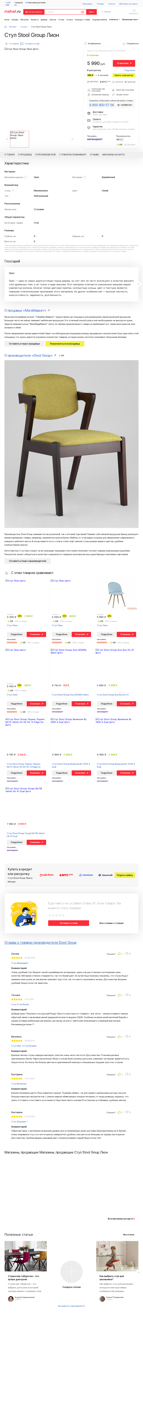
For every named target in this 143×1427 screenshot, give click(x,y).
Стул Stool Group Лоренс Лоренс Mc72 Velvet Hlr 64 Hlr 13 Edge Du (23, 765)
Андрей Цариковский (24, 1297)
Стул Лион (12, 625)
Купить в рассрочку (124, 75)
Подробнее (130, 70)
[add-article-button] (71, 1272)
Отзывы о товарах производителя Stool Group (40, 942)
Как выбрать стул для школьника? (112, 1278)
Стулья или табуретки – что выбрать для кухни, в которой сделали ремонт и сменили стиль (24, 1287)
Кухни (6, 20)
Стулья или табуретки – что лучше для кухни (23, 1278)
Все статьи (128, 1234)
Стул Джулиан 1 (19, 1121)
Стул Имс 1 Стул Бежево (24, 1045)
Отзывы (100, 4)
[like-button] (120, 954)
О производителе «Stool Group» (28, 355)
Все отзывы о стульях (112, 923)
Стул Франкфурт (19, 963)
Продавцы (87, 4)
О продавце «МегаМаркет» (25, 310)
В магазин (122, 63)
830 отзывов (21, 621)
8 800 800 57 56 (101, 105)
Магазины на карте (128, 4)
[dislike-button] (128, 954)
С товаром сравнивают (73, 154)
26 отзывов (129, 144)
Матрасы (25, 20)
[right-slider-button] (138, 284)
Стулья (69, 20)
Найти (91, 12)
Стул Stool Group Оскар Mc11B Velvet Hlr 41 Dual (26, 835)
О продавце (25, 154)
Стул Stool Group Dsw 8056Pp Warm (70, 694)
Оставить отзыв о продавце (24, 343)
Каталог (12, 27)
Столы (61, 20)
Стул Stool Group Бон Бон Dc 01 (113, 694)
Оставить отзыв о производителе (27, 561)
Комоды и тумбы (82, 20)
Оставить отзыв (69, 923)
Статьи (111, 4)
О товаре (9, 154)
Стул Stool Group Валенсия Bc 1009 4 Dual (71, 765)
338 (27, 2)
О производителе (45, 154)
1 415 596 (8, 3)
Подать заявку (125, 875)
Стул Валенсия (18, 1083)
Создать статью (71, 1287)
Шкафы (15, 20)
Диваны (44, 20)
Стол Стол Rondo (20, 1004)
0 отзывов (14, 44)
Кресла (53, 20)
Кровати (34, 20)
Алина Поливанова (114, 1297)
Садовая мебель (99, 20)
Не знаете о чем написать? (71, 1306)
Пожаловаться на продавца (65, 343)
